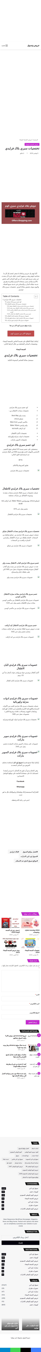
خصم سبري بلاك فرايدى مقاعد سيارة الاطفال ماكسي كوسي (23, 311)
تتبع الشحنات (25, 1155)
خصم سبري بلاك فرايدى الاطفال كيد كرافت (20, 314)
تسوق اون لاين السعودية (32, 1159)
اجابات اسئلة (35, 1148)
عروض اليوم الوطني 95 (32, 1166)
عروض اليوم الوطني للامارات (29, 1209)
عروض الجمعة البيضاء (25, 140)
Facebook (20, 781)
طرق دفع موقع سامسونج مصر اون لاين (11, 1325)
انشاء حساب (35, 1155)
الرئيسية (35, 140)
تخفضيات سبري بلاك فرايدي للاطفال (16, 304)
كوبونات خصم (34, 1192)
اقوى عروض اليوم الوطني (31, 1152)
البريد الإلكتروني (34, 1004)
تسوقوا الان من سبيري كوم (21, 333)
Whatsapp (20, 787)
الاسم (37, 995)
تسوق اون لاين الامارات (29, 856)
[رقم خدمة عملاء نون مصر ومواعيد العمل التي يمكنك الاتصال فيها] (33, 1076)
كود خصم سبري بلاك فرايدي (14, 302)
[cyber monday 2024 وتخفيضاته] (30, 923)
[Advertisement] (20, 20)
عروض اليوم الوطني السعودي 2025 (28, 1173)
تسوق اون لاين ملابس (17, 1159)
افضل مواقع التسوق (30, 852)
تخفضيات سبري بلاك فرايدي (13, 299)
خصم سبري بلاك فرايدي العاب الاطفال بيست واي (22, 308)
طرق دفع (9, 1163)
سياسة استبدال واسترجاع (31, 1163)
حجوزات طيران (33, 1205)
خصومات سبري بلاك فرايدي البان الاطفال (18, 316)
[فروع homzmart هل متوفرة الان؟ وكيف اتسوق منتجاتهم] (33, 1039)
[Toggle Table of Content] (34, 296)
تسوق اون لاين (33, 1188)
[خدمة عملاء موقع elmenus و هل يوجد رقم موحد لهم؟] (33, 1048)
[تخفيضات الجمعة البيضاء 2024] (30, 943)
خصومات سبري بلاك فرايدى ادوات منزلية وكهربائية (20, 318)
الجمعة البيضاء (21, 349)
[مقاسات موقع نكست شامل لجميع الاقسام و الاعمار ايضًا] (33, 1058)
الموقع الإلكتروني (34, 1013)
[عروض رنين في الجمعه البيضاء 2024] (11, 923)
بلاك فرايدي (14, 852)
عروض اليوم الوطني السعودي (30, 1170)
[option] (30, 1320)
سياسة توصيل (18, 1163)
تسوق (17, 1155)
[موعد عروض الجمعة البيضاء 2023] (11, 943)
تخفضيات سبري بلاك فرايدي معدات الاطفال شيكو (22, 306)
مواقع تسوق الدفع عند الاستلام (26, 861)
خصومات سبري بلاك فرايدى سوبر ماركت (18, 320)
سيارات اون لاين (33, 1202)
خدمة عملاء (6, 1159)
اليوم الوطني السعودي (16, 1152)
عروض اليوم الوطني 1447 (16, 1166)
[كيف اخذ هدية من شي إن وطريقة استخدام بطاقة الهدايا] (33, 1067)
